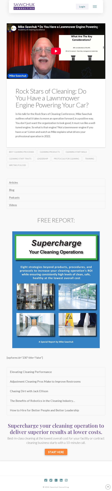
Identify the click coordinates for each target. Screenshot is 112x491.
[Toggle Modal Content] (94, 6)
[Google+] (56, 480)
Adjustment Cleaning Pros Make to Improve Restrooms (45, 381)
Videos (13, 205)
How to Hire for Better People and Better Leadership (44, 410)
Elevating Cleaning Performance (31, 372)
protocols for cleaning (66, 158)
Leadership (42, 158)
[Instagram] (66, 480)
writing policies (17, 165)
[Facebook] (45, 480)
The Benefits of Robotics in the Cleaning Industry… (42, 400)
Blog (11, 189)
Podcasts (14, 197)
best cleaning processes (21, 152)
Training (89, 158)
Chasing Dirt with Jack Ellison (29, 391)
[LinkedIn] (61, 480)
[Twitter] (51, 480)
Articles (13, 182)
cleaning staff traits (20, 158)
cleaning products (50, 152)
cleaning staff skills (76, 152)
